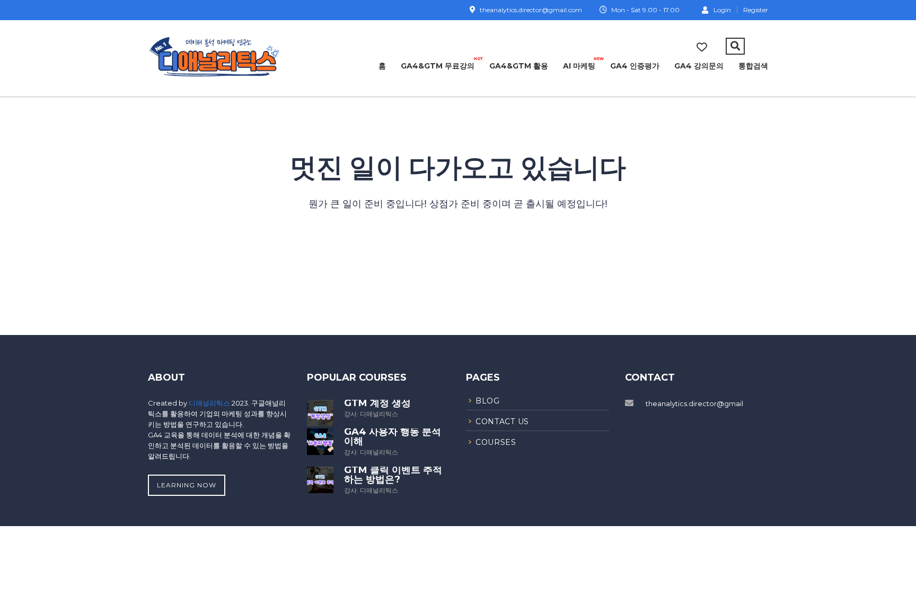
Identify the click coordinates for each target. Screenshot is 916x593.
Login (722, 9)
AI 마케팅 (579, 64)
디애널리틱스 (210, 403)
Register (755, 10)
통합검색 (753, 66)
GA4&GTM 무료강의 (437, 64)
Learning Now (186, 485)
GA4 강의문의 (699, 66)
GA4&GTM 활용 (518, 66)
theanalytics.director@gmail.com (703, 403)
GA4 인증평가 (634, 66)
